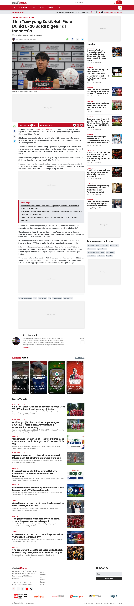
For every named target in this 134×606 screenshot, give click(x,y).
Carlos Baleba (91, 256)
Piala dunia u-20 (57, 298)
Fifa (50, 298)
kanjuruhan (109, 256)
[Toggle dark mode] (120, 8)
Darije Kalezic (114, 245)
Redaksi (113, 603)
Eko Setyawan (91, 249)
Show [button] (42, 584)
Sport (32, 8)
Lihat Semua (79, 358)
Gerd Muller (91, 245)
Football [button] (43, 575)
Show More (26, 347)
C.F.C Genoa (101, 256)
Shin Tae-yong (42, 298)
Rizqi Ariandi (19, 39)
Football (23, 8)
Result (50, 8)
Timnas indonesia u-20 (25, 298)
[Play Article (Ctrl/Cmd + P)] (74, 125)
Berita (31, 17)
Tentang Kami (88, 603)
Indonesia (23, 17)
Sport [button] (42, 577)
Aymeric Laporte (102, 249)
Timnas (15, 17)
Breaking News (68, 298)
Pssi (35, 298)
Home (14, 8)
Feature (41, 8)
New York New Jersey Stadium (96, 252)
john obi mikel (110, 252)
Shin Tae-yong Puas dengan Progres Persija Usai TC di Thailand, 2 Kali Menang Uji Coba (51, 12)
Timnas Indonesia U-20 (44, 129)
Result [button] (42, 582)
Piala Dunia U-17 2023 (102, 245)
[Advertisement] (48, 108)
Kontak (119, 603)
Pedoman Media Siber (101, 603)
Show (58, 8)
